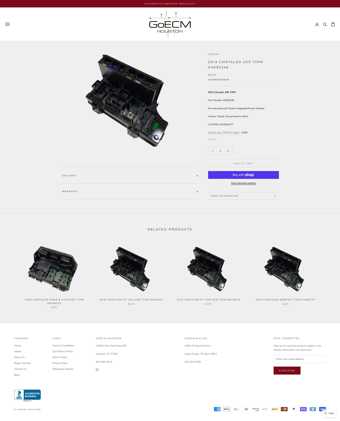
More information (224, 196)
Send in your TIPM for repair (223, 132)
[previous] (11, 273)
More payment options (243, 183)
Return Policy (59, 357)
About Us (19, 357)
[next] (329, 273)
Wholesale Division (63, 369)
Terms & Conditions (63, 345)
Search (18, 351)
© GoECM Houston (27, 409)
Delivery (69, 175)
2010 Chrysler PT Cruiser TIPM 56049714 (131, 299)
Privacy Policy (59, 363)
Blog (16, 375)
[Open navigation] (7, 24)
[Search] (325, 24)
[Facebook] (220, 138)
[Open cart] (333, 24)
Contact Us (20, 369)
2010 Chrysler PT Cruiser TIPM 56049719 (208, 299)
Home (17, 345)
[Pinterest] (229, 138)
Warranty (70, 191)
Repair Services (22, 363)
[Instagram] (97, 369)
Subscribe (287, 370)
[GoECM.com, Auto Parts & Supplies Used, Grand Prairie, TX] (27, 396)
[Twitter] (225, 138)
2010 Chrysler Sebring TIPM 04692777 (285, 299)
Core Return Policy (62, 351)
